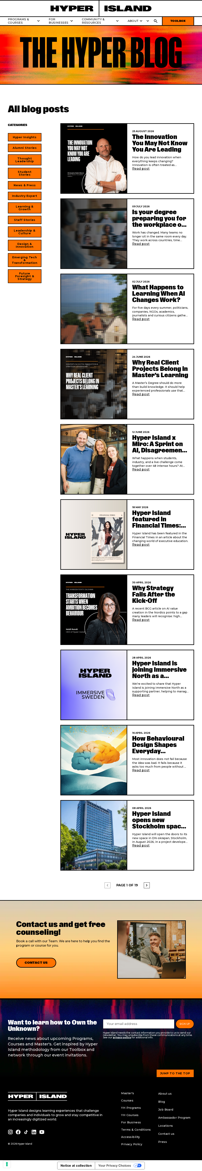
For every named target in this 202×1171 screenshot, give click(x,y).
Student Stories (24, 173)
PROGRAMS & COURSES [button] (24, 21)
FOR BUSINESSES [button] (61, 21)
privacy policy (122, 1037)
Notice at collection (76, 1165)
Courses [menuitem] (127, 1100)
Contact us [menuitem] (166, 1134)
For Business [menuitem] (131, 1122)
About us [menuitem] (165, 1093)
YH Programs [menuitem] (131, 1107)
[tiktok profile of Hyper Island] (26, 1132)
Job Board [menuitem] (165, 1109)
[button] (146, 21)
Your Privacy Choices (114, 1165)
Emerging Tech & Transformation (24, 260)
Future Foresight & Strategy (24, 276)
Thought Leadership (24, 160)
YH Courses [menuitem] (129, 1115)
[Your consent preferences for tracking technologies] (7, 1164)
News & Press (25, 185)
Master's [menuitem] (127, 1093)
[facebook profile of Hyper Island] (18, 1132)
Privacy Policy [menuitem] (131, 1144)
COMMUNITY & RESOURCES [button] (101, 21)
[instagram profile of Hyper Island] (10, 1132)
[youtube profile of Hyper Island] (41, 1132)
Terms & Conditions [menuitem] (136, 1129)
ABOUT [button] (135, 21)
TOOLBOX (178, 21)
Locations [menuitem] (165, 1125)
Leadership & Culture (24, 232)
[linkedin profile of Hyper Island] (34, 1132)
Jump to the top (175, 1073)
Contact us (36, 962)
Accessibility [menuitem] (130, 1137)
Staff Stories (24, 220)
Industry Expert (24, 196)
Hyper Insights (24, 137)
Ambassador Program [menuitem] (174, 1117)
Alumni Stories (25, 148)
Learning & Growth (25, 208)
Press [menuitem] (162, 1142)
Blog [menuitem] (161, 1101)
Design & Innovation (24, 245)
